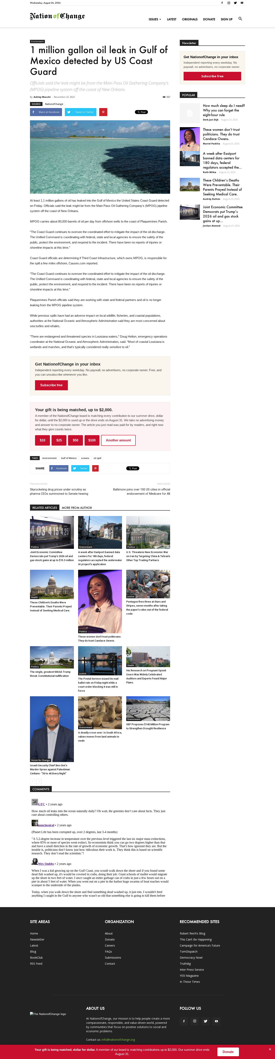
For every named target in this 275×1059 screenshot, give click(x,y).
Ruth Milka (209, 172)
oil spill (97, 457)
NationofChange (54, 103)
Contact (110, 963)
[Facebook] (222, 3)
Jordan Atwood (211, 225)
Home (34, 933)
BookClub (36, 957)
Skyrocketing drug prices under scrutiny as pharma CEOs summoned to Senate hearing (59, 492)
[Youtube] (242, 3)
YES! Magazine (189, 976)
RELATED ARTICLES (44, 508)
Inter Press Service (192, 969)
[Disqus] (100, 847)
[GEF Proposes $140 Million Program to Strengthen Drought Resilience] (148, 708)
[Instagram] (229, 3)
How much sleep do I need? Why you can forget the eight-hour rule (224, 110)
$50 (75, 440)
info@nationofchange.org (118, 1039)
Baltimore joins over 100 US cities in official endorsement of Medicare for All (141, 492)
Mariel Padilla (211, 143)
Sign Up (227, 19)
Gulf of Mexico (69, 457)
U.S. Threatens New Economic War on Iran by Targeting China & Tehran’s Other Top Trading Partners (148, 556)
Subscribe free (51, 385)
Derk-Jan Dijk (210, 119)
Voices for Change (40, 760)
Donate (209, 19)
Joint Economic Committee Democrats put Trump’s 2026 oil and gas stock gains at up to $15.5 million (52, 556)
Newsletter (37, 939)
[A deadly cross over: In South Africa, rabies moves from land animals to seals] (100, 712)
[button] (240, 19)
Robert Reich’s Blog (192, 933)
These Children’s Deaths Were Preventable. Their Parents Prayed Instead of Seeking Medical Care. (51, 606)
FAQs (108, 951)
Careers (110, 945)
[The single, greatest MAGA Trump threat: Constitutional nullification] (52, 657)
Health (34, 597)
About (109, 933)
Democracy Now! (191, 957)
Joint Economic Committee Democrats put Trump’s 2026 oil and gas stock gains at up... (223, 214)
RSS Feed (36, 963)
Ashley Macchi (42, 96)
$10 (42, 440)
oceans (85, 457)
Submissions (113, 957)
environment (49, 457)
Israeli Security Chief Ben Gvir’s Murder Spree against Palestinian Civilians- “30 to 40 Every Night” (50, 769)
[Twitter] (235, 3)
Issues (153, 19)
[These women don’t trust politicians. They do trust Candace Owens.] (100, 601)
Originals (189, 19)
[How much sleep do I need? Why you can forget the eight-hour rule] (190, 113)
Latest (171, 19)
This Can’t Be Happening (196, 939)
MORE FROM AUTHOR (77, 508)
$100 (92, 440)
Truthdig (185, 963)
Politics (35, 547)
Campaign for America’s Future (200, 945)
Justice (130, 596)
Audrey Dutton (211, 198)
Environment (37, 41)
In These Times (190, 982)
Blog (33, 951)
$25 (59, 440)
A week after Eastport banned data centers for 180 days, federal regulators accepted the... (222, 160)
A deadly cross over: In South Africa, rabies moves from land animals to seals (100, 736)
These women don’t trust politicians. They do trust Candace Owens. (221, 134)
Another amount (118, 440)
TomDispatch (188, 951)
